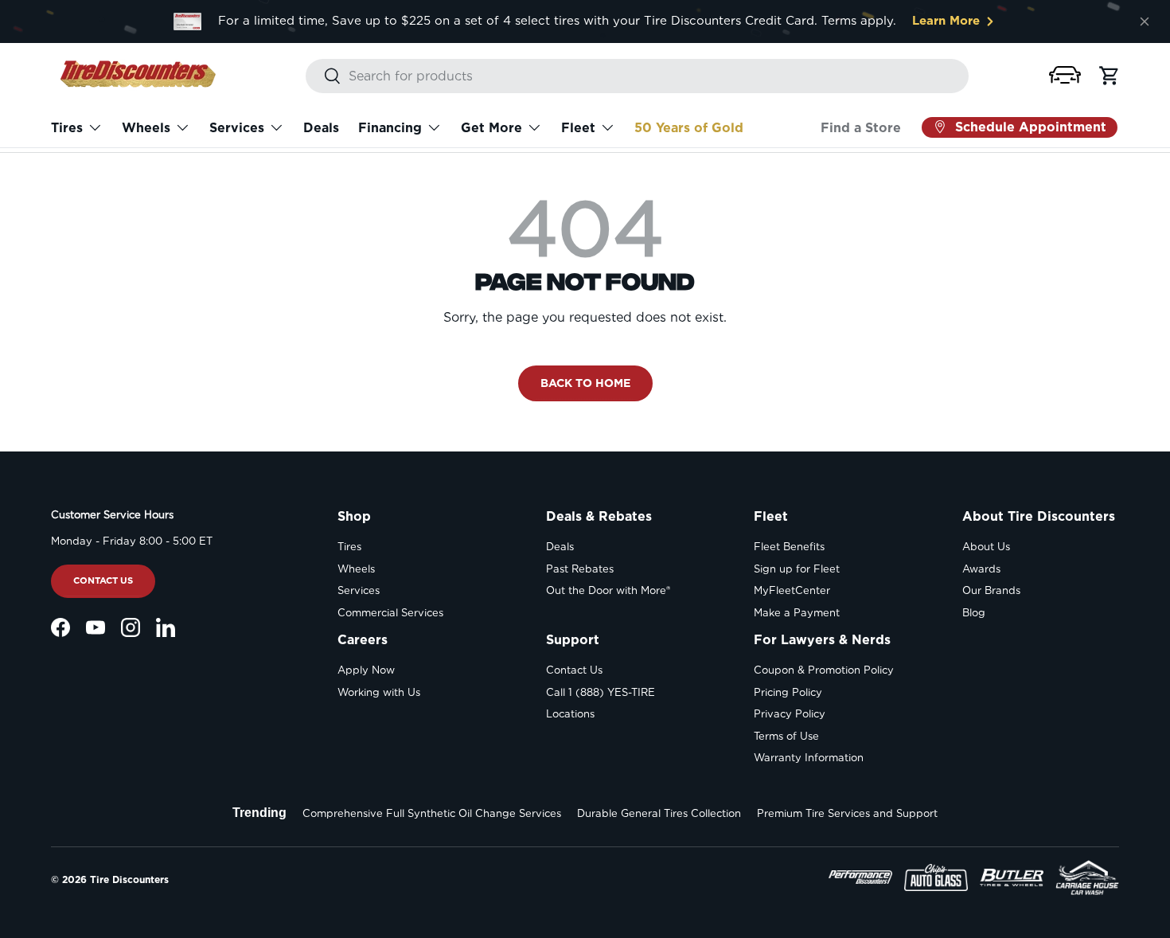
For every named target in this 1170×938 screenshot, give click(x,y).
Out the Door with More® (608, 590)
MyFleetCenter (792, 590)
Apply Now (366, 670)
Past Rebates (580, 569)
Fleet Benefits (789, 547)
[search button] (323, 77)
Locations (570, 714)
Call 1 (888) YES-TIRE (600, 692)
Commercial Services (390, 613)
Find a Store (861, 127)
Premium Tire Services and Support (847, 813)
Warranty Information (809, 758)
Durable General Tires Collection (659, 813)
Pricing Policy (788, 692)
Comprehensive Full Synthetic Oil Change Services (431, 813)
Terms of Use (786, 736)
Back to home (585, 382)
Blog (973, 613)
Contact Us (103, 580)
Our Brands (991, 590)
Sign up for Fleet (797, 569)
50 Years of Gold (688, 127)
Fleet (578, 127)
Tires (67, 127)
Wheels (146, 127)
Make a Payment (797, 613)
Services (236, 127)
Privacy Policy (789, 714)
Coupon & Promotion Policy (824, 670)
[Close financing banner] (1144, 21)
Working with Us (378, 692)
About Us (986, 547)
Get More (491, 127)
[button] (1065, 74)
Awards (981, 569)
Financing (390, 127)
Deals (321, 127)
